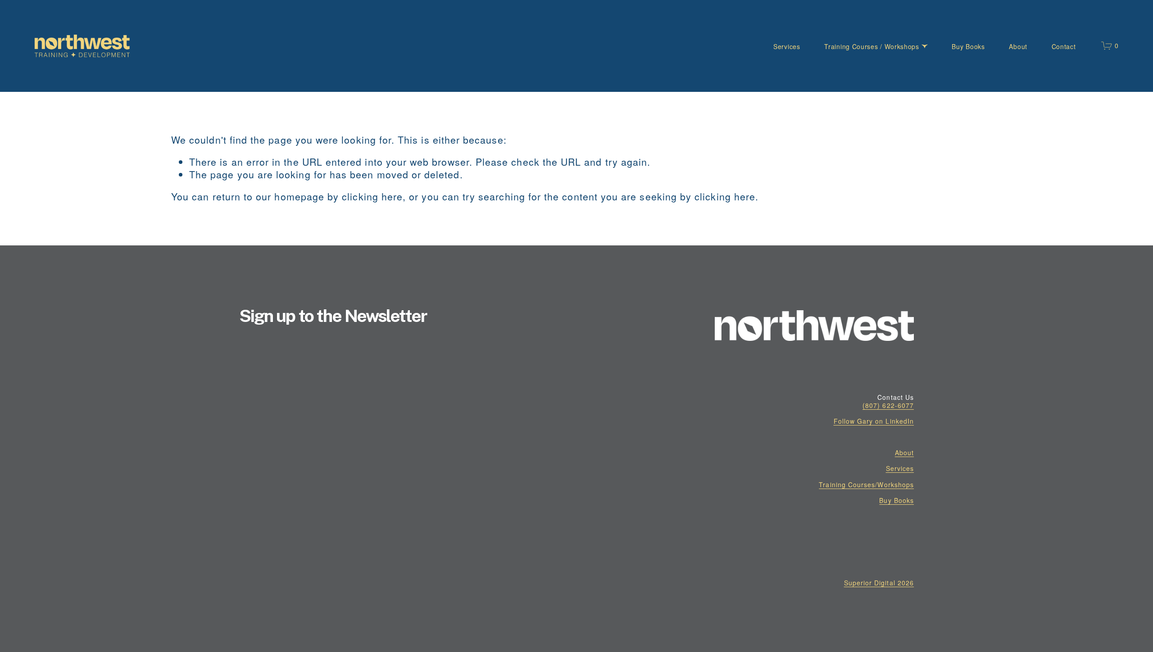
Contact (1064, 46)
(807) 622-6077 (888, 405)
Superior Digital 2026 (879, 583)
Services (786, 46)
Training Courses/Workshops (866, 484)
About (1018, 46)
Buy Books (968, 46)
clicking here (372, 196)
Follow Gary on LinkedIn (874, 421)
